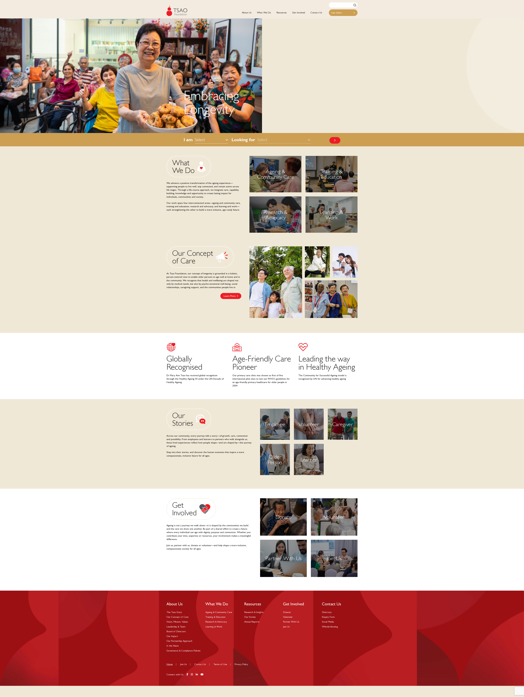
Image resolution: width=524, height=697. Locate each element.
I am (188, 139)
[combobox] (343, 12)
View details (332, 174)
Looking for (243, 139)
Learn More (230, 295)
